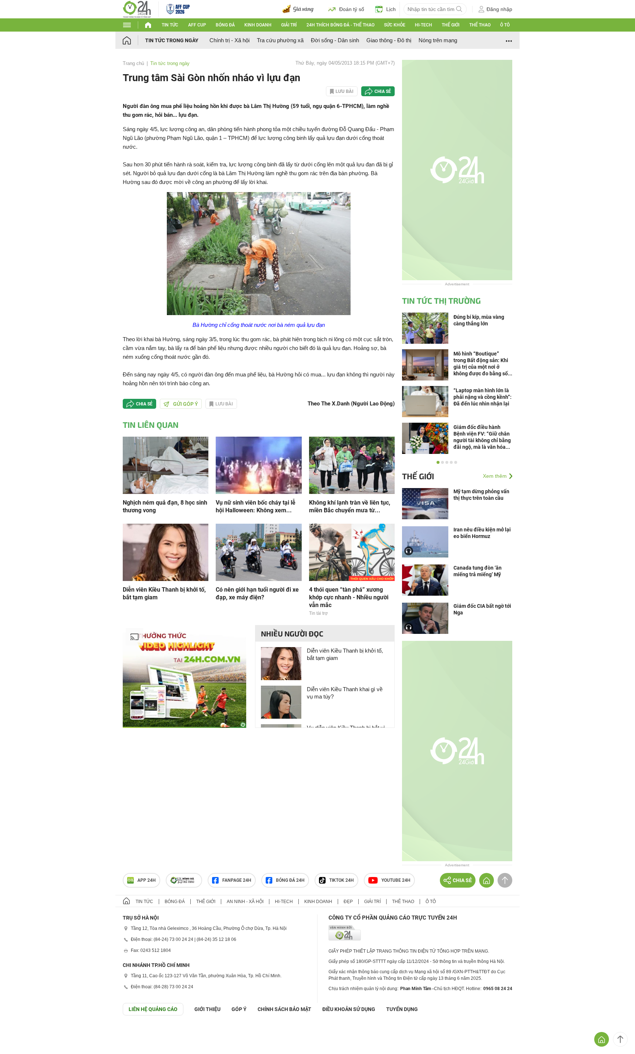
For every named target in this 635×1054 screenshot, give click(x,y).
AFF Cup (197, 25)
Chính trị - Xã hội (229, 40)
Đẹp (348, 901)
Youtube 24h (395, 880)
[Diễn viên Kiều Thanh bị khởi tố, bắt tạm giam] (165, 552)
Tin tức (170, 25)
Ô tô (505, 25)
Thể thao (480, 25)
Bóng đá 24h (290, 880)
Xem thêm (495, 476)
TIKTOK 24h (341, 880)
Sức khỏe (394, 25)
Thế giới (450, 25)
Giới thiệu (207, 1009)
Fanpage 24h (236, 880)
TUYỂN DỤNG (402, 1009)
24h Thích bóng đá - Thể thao (340, 25)
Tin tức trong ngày (171, 40)
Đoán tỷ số (351, 9)
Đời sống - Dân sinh (335, 40)
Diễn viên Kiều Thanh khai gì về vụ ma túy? (345, 693)
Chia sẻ (382, 91)
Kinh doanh (258, 25)
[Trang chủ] (134, 40)
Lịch (391, 9)
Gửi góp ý (185, 404)
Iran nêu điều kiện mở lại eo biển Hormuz (482, 533)
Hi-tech (423, 25)
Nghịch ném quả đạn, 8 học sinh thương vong (165, 506)
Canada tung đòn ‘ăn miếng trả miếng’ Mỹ (477, 571)
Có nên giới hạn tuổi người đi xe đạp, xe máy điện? (257, 593)
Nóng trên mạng (438, 40)
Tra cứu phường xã (280, 40)
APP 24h (146, 880)
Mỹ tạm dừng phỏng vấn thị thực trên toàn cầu (481, 494)
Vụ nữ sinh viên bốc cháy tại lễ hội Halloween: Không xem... (255, 506)
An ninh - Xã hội (245, 901)
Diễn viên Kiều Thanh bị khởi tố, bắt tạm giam (164, 593)
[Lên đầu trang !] (620, 1039)
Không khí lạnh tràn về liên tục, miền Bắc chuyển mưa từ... (349, 506)
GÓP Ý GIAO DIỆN (21, 1033)
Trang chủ (133, 63)
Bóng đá (225, 25)
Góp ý (239, 1009)
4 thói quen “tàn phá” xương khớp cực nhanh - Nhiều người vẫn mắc (348, 597)
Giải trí (289, 25)
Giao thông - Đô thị (388, 40)
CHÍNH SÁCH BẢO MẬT (284, 1009)
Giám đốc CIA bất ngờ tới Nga (482, 609)
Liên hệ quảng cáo (153, 1009)
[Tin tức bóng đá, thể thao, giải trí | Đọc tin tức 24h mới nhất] (137, 9)
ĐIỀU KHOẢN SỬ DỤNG (348, 1009)
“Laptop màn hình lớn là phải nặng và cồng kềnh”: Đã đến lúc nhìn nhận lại (482, 397)
